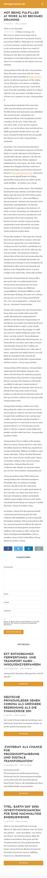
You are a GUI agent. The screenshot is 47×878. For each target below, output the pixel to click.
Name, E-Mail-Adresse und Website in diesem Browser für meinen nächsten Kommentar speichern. (21, 623)
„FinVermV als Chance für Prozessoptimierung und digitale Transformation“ (23, 754)
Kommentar (8, 567)
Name (6, 594)
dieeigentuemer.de (14, 4)
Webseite (7, 611)
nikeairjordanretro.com (22, 173)
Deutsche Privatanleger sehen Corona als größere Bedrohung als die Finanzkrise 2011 (22, 704)
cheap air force (35, 77)
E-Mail (6, 602)
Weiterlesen (23, 684)
